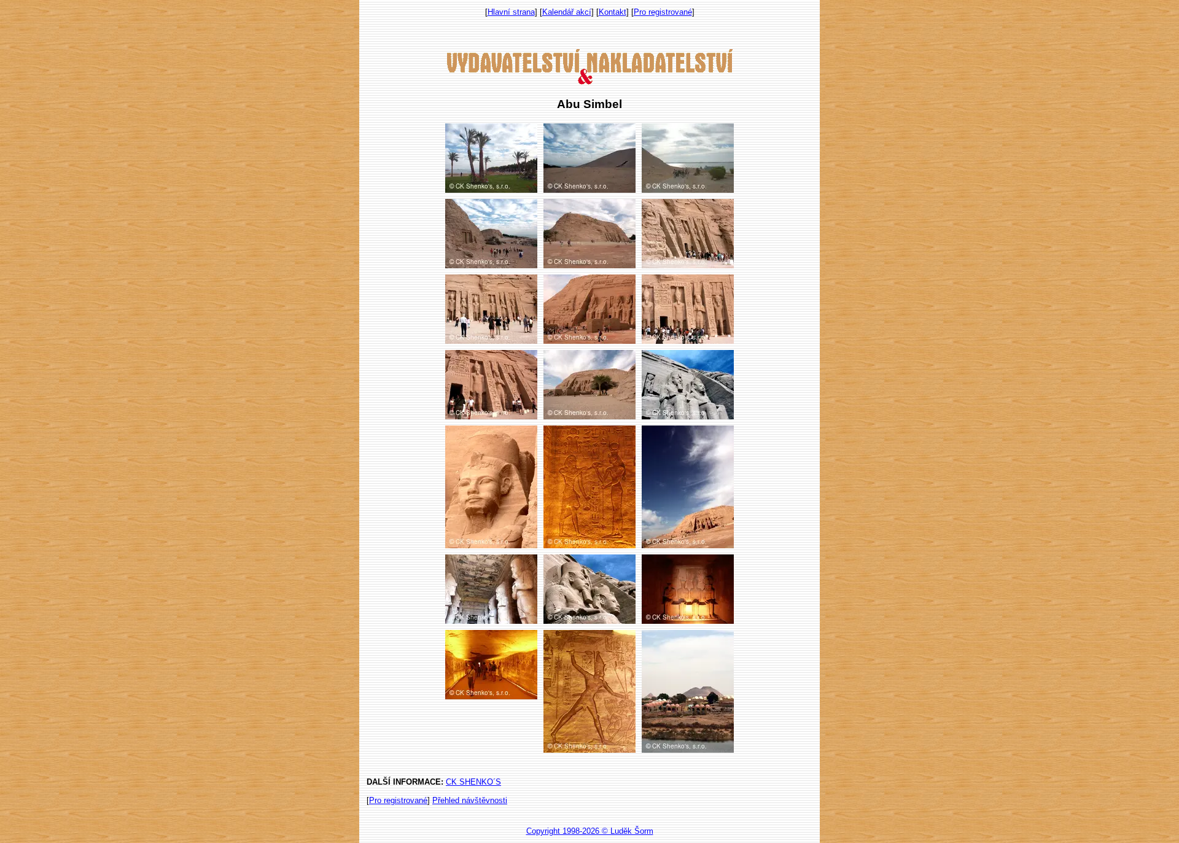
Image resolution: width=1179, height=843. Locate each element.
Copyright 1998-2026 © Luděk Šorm (589, 831)
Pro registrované (663, 12)
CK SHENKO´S (473, 782)
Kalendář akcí (566, 12)
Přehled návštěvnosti (469, 800)
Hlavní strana (511, 12)
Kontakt (612, 12)
